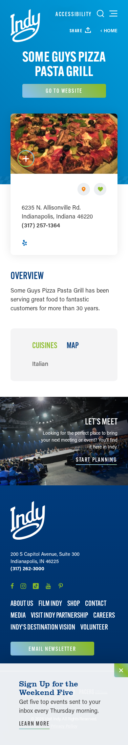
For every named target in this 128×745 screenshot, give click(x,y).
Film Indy (50, 603)
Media (18, 615)
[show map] (83, 189)
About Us (22, 603)
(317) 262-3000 (27, 568)
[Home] (25, 25)
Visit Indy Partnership (59, 615)
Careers (104, 615)
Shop (73, 603)
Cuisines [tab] (44, 345)
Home (110, 30)
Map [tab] (73, 345)
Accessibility (73, 14)
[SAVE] (100, 189)
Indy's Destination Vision (43, 627)
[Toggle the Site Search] (100, 13)
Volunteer (94, 627)
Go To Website (64, 90)
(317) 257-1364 (41, 225)
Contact (95, 603)
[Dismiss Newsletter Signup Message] (121, 670)
